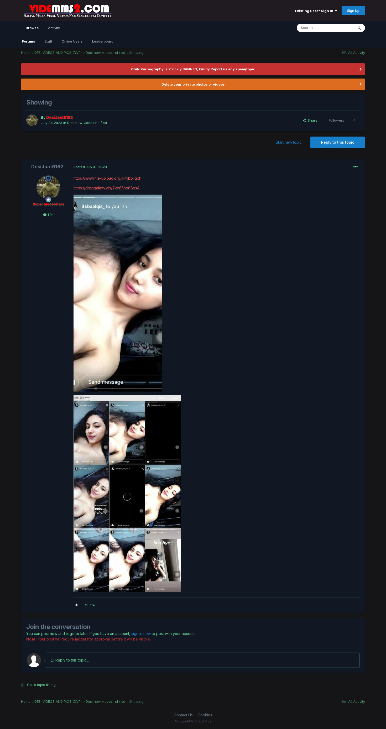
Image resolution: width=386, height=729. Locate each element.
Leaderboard (102, 41)
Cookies (205, 715)
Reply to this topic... (71, 660)
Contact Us (183, 715)
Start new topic (289, 142)
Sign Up (353, 10)
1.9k (50, 214)
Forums (28, 41)
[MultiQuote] (77, 605)
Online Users (72, 41)
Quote (90, 605)
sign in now (141, 633)
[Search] (359, 28)
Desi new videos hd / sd (87, 123)
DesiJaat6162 (47, 166)
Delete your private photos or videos (193, 84)
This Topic (338, 28)
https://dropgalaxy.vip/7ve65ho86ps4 (106, 188)
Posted (90, 167)
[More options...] (355, 167)
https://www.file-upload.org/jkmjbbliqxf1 (108, 178)
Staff (48, 41)
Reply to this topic (337, 142)
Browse (32, 28)
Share (311, 120)
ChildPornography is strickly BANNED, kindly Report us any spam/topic (193, 69)
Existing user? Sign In (315, 11)
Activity (54, 28)
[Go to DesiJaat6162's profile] (32, 120)
